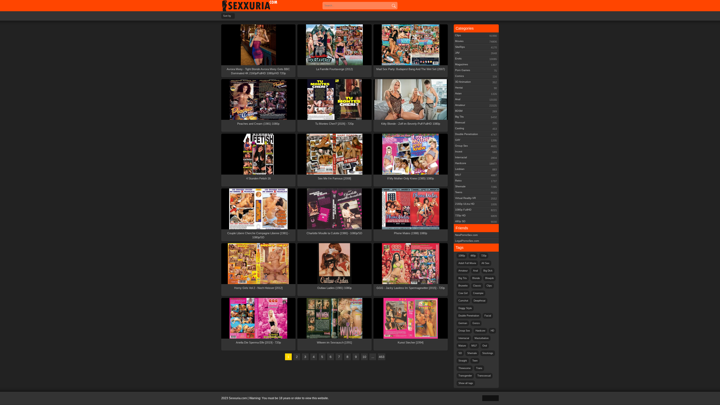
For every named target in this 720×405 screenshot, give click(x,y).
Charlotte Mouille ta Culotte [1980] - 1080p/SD (334, 233)
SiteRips (476, 47)
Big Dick (488, 270)
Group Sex (476, 146)
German (462, 323)
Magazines (476, 64)
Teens (476, 192)
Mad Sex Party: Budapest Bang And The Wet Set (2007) (410, 69)
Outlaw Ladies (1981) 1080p (334, 288)
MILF (476, 175)
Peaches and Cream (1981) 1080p (258, 123)
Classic (477, 285)
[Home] (255, 5)
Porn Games (476, 70)
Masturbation (482, 338)
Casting (476, 128)
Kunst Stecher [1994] (410, 342)
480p (473, 255)
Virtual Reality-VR (476, 198)
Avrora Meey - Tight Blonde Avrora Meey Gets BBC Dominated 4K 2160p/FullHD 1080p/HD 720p (258, 71)
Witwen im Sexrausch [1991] (334, 342)
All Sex (485, 263)
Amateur (476, 105)
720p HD (476, 216)
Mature (462, 345)
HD (492, 330)
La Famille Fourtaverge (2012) (334, 69)
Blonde (476, 278)
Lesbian (476, 169)
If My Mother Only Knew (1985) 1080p (410, 178)
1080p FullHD (476, 210)
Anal (476, 99)
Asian (476, 93)
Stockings (487, 353)
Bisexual (476, 122)
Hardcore (476, 163)
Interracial (476, 157)
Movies (476, 41)
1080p (461, 255)
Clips (476, 35)
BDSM (476, 111)
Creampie (478, 293)
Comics (476, 76)
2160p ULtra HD (476, 204)
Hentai (476, 88)
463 (381, 357)
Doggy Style (465, 308)
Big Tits (476, 117)
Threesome (464, 368)
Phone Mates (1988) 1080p (410, 233)
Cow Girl (463, 293)
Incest (476, 152)
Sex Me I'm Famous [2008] (334, 178)
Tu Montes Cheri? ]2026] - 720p (334, 123)
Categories (465, 28)
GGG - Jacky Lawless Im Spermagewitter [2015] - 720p (410, 288)
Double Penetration (476, 134)
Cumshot (463, 300)
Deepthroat (479, 300)
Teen (475, 360)
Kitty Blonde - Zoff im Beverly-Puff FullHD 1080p (410, 123)
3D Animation (476, 82)
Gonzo (476, 323)
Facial (487, 315)
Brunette (463, 285)
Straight (462, 360)
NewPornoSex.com (466, 234)
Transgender (465, 375)
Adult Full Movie (467, 263)
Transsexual (484, 375)
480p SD (476, 221)
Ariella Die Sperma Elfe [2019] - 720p (258, 342)
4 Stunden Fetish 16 (258, 178)
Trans (479, 368)
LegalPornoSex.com (467, 240)
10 (364, 357)
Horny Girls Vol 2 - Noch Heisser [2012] (258, 288)
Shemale (476, 186)
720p (483, 255)
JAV (476, 53)
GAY (476, 140)
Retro (476, 181)
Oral (484, 345)
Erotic (476, 59)
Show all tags (465, 383)
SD (460, 353)
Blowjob (489, 278)
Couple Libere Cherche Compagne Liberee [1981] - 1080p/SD (258, 235)
